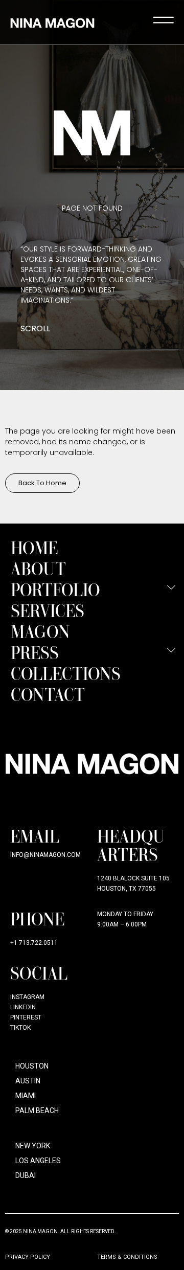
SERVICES (47, 610)
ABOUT (38, 568)
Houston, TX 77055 (126, 888)
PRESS (35, 652)
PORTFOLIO (55, 589)
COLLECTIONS (66, 673)
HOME (34, 547)
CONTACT (48, 694)
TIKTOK (20, 1027)
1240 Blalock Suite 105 (133, 878)
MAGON (40, 631)
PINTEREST (25, 1017)
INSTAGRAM (27, 997)
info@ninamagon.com (45, 854)
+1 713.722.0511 (34, 942)
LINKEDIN (23, 1007)
